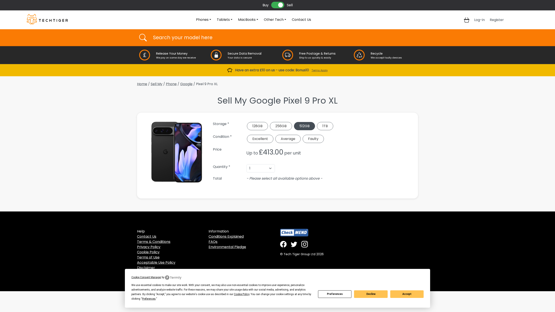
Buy (266, 5)
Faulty (313, 138)
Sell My (156, 83)
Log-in (479, 19)
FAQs (213, 241)
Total (217, 178)
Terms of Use (148, 257)
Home (142, 83)
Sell (290, 5)
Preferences (335, 294)
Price (217, 149)
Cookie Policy (148, 252)
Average (288, 138)
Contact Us (301, 19)
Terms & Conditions (153, 241)
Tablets (223, 19)
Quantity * (221, 166)
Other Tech (274, 19)
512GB (304, 126)
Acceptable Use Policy (156, 262)
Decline (370, 294)
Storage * (221, 123)
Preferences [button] (149, 298)
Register (497, 19)
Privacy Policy (148, 246)
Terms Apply (320, 70)
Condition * (222, 136)
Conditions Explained (226, 236)
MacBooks (247, 19)
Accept (406, 294)
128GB (257, 126)
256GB (281, 126)
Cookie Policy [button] (241, 294)
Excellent (260, 138)
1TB (325, 126)
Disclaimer (146, 267)
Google (186, 83)
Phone (171, 83)
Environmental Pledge (227, 246)
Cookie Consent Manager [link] (146, 277)
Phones (202, 19)
